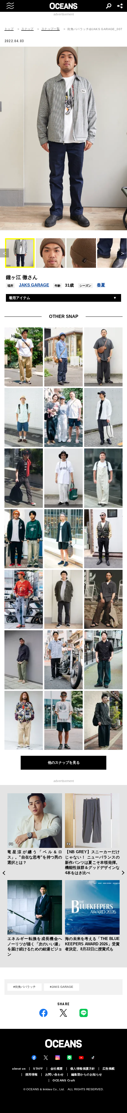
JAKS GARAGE (34, 285)
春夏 (101, 285)
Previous (3, 873)
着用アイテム (19, 298)
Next (123, 873)
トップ (9, 28)
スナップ (27, 28)
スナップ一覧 (50, 28)
